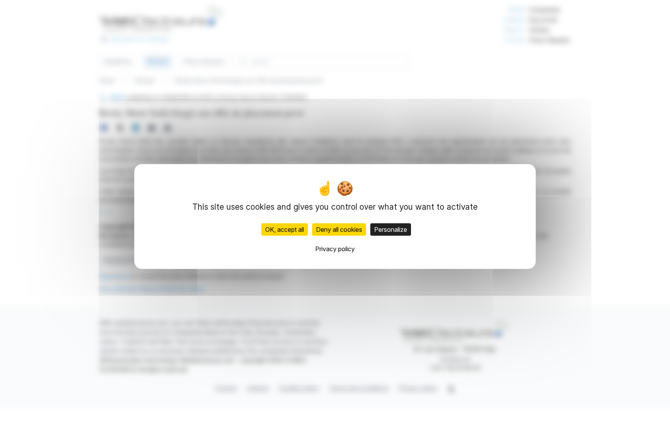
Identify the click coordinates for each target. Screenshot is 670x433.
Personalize (390, 229)
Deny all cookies (339, 229)
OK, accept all (284, 229)
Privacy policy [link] (335, 249)
